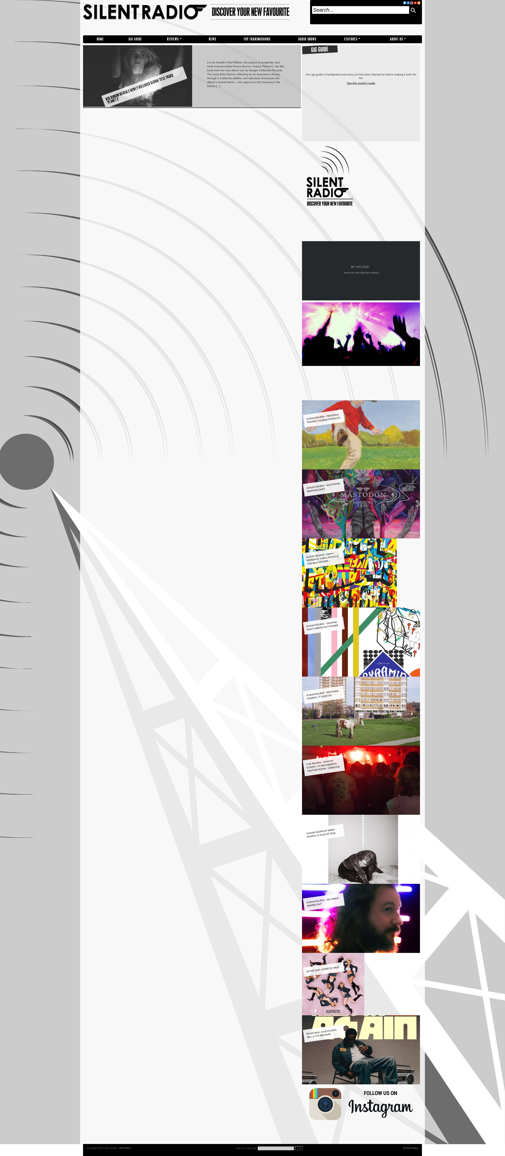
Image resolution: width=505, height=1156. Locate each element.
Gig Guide (135, 39)
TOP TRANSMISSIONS (257, 39)
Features (350, 39)
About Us (396, 39)
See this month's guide (361, 83)
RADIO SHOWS (307, 39)
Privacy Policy (410, 1148)
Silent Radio (195, 17)
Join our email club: (246, 1148)
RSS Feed (124, 1148)
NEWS (212, 39)
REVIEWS (173, 39)
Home (100, 39)
